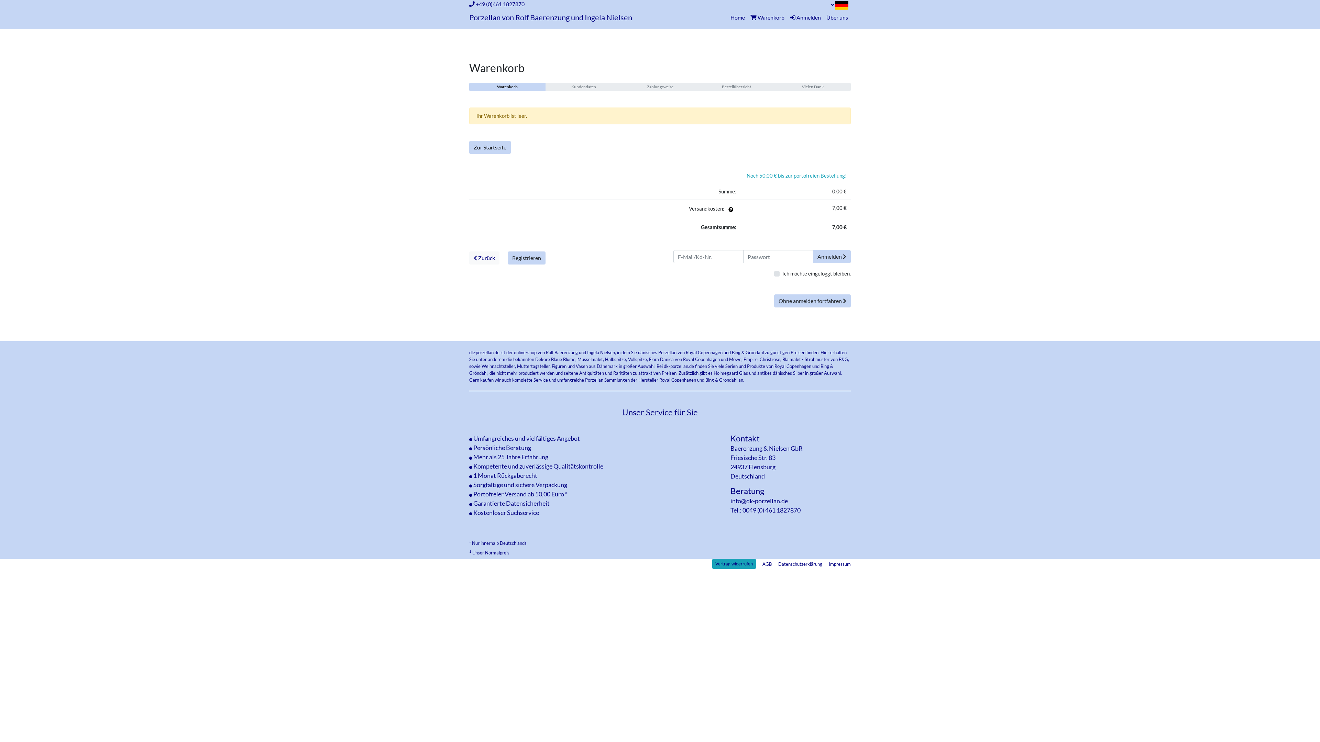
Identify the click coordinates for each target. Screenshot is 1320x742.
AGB (767, 564)
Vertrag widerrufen (734, 563)
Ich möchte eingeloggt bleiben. (816, 273)
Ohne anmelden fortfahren (811, 300)
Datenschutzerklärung (800, 564)
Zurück (486, 258)
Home (739, 17)
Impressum (840, 564)
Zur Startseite (490, 147)
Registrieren (526, 258)
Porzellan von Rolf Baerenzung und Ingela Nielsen (550, 17)
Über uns (837, 17)
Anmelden (830, 256)
